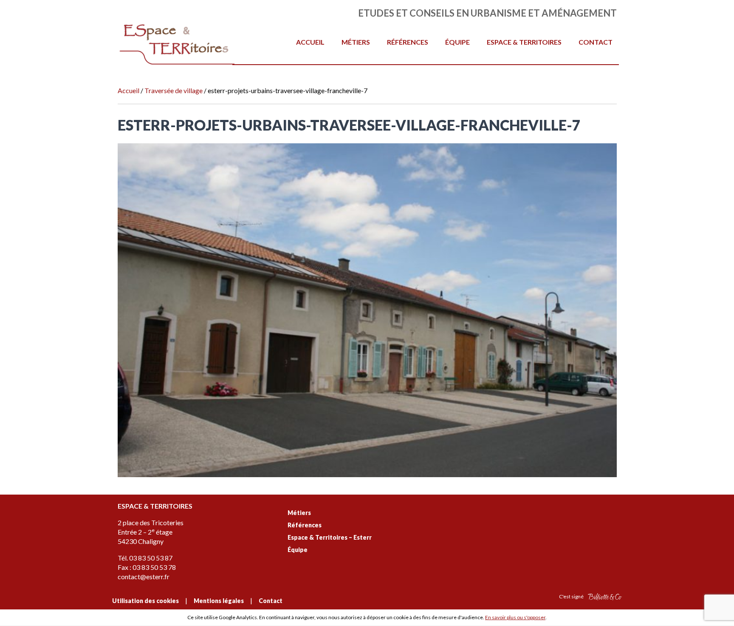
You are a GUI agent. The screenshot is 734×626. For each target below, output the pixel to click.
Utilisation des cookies (145, 600)
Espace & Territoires (524, 42)
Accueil (310, 42)
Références (407, 42)
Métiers (356, 42)
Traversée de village (173, 90)
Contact (596, 42)
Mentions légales (219, 600)
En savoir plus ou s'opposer (515, 617)
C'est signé (571, 596)
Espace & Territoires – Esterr (330, 537)
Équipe (457, 42)
